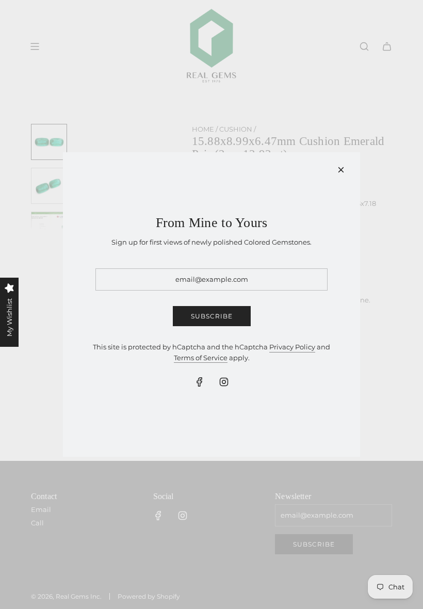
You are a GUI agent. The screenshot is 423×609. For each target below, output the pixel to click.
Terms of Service (200, 358)
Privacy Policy (292, 347)
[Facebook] (199, 382)
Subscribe (212, 316)
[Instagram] (224, 382)
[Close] (341, 169)
